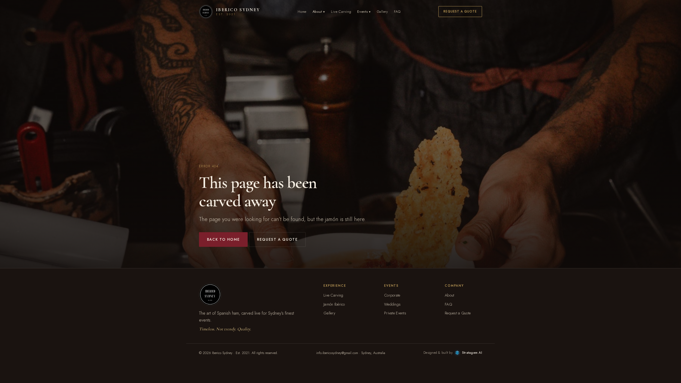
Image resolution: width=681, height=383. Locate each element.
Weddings (392, 304)
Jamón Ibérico (334, 304)
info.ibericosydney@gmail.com (337, 352)
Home (302, 11)
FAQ (397, 11)
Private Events (395, 313)
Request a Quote (460, 11)
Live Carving (341, 11)
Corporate (392, 295)
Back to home (223, 239)
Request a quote (277, 239)
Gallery (382, 11)
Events (364, 11)
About (319, 11)
